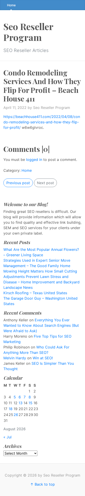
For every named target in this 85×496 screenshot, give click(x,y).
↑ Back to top (42, 484)
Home (11, 5)
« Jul (7, 437)
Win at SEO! (43, 358)
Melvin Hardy (14, 358)
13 (20, 403)
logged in (34, 159)
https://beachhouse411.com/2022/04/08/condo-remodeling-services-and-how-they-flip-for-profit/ (41, 122)
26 (16, 414)
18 (10, 409)
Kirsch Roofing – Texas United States (35, 293)
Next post (45, 183)
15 (30, 403)
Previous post (18, 183)
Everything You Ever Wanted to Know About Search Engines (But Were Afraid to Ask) (41, 325)
